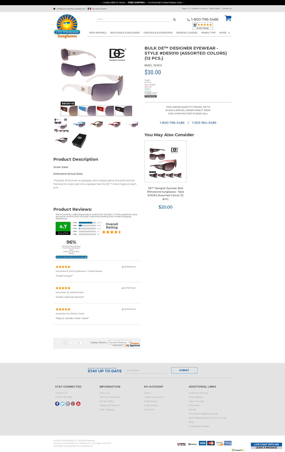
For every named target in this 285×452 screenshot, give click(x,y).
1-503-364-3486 (204, 123)
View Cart (149, 409)
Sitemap (57, 443)
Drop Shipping (107, 409)
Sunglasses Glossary (199, 426)
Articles (192, 409)
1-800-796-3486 (172, 123)
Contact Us (227, 8)
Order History (214, 8)
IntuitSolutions (86, 446)
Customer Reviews (198, 393)
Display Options (98, 342)
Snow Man (194, 405)
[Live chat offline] (266, 446)
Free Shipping (196, 397)
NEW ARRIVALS (97, 32)
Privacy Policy (107, 401)
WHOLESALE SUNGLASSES (125, 32)
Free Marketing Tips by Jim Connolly (207, 418)
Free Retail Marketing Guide (203, 413)
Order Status (150, 401)
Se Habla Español (99, 9)
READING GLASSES (186, 32)
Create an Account (199, 8)
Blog (191, 422)
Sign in (185, 8)
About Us (104, 393)
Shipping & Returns (110, 405)
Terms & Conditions (110, 397)
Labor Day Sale (196, 401)
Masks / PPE (208, 32)
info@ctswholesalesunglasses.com (71, 9)
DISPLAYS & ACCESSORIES (158, 32)
